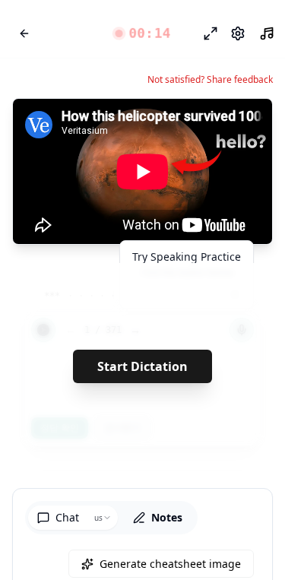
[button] (142, 33)
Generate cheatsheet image (170, 563)
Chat (67, 517)
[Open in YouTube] (205, 123)
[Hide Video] (248, 123)
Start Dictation (142, 366)
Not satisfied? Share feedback (210, 80)
